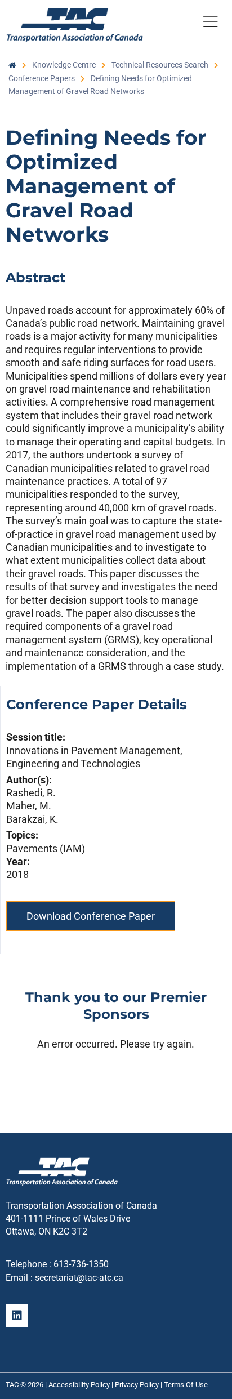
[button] (210, 24)
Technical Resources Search (159, 64)
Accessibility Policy (79, 1384)
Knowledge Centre (64, 64)
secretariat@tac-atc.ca (79, 1277)
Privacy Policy (137, 1384)
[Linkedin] (17, 1315)
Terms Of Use (186, 1384)
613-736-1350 (81, 1264)
